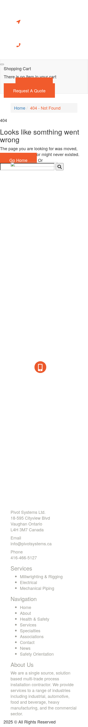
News (25, 648)
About (25, 613)
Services (28, 625)
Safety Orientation (37, 654)
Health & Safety (34, 619)
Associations (32, 636)
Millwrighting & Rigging (41, 576)
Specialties (30, 630)
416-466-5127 (24, 557)
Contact (27, 642)
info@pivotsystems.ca (31, 543)
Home (19, 108)
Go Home (18, 160)
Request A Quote (29, 90)
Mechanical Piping (37, 588)
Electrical (28, 582)
